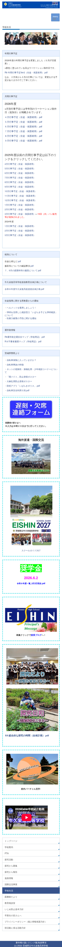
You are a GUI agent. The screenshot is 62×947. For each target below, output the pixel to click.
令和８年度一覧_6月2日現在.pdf (31, 583)
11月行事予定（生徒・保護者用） (21, 195)
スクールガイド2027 (31, 550)
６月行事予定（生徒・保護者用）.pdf (23, 126)
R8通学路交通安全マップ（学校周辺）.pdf (25, 336)
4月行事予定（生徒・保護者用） (20, 163)
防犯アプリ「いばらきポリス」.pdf (23, 385)
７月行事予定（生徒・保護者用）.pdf (23, 131)
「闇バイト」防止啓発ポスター (21, 376)
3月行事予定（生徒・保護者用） (20, 213)
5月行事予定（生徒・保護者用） (20, 168)
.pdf (19, 261)
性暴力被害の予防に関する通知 (21, 318)
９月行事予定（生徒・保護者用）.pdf (23, 140)
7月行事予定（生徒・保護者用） (20, 177)
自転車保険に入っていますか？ (21, 360)
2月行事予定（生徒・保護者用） (20, 209)
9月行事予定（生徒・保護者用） (20, 186)
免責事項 (42, 942)
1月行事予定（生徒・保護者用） (20, 204)
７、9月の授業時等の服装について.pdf (23, 270)
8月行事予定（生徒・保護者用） (20, 182)
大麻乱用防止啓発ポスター (19, 381)
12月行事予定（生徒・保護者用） (21, 200)
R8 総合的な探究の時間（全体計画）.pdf (27, 735)
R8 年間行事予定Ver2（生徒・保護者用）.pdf (26, 72)
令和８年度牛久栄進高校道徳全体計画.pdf (24, 288)
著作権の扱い (22, 942)
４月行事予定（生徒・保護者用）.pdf (23, 117)
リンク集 (33, 942)
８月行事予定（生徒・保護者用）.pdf (23, 135)
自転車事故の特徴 (15, 364)
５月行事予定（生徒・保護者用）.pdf (23, 121)
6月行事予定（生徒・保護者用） (20, 172)
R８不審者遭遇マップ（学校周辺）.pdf (23, 341)
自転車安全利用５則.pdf (18, 390)
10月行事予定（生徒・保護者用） (21, 191)
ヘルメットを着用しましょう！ (21, 307)
